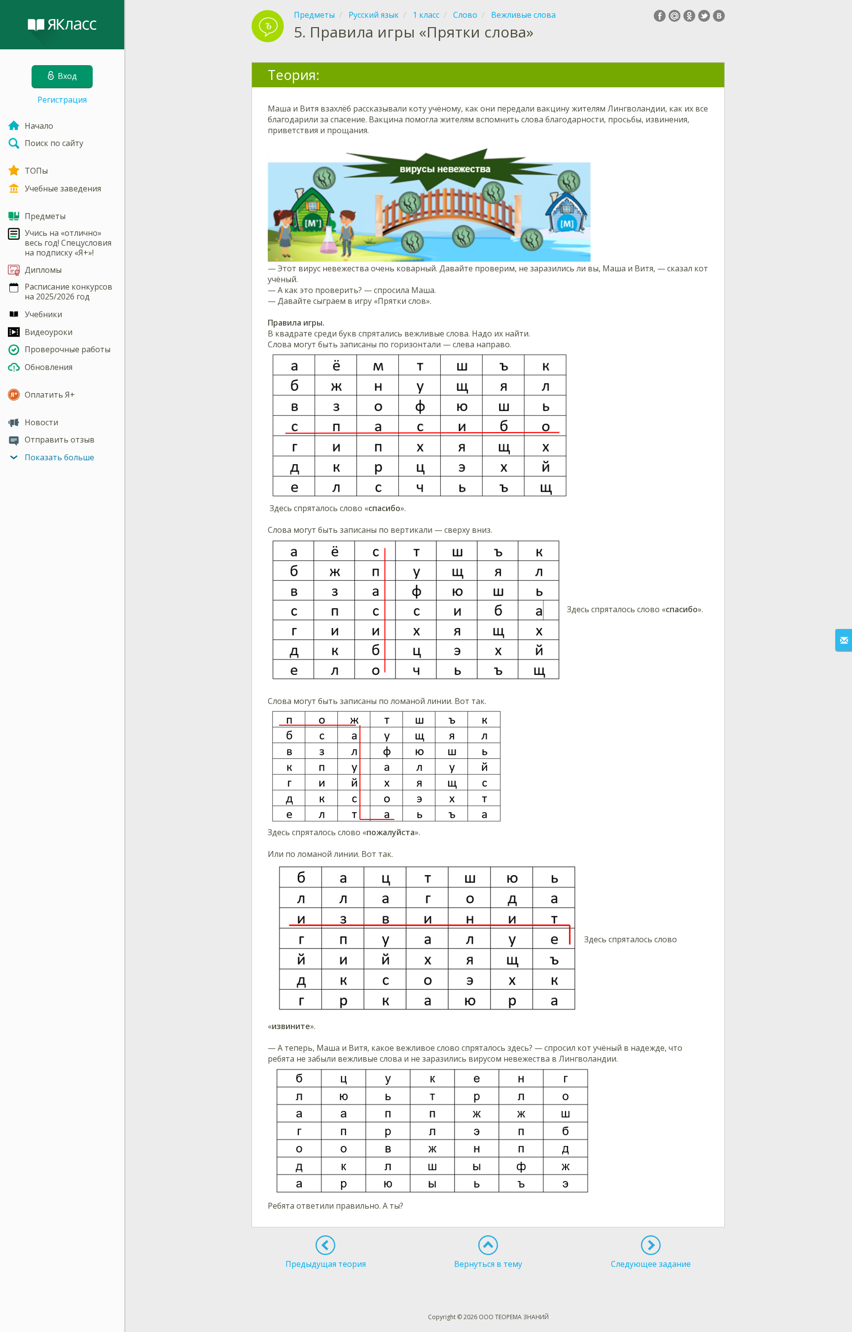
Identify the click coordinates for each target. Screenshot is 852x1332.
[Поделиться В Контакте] (719, 16)
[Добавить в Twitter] (704, 16)
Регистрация (62, 100)
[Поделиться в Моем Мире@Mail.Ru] (674, 16)
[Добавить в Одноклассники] (689, 16)
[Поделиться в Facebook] (660, 16)
